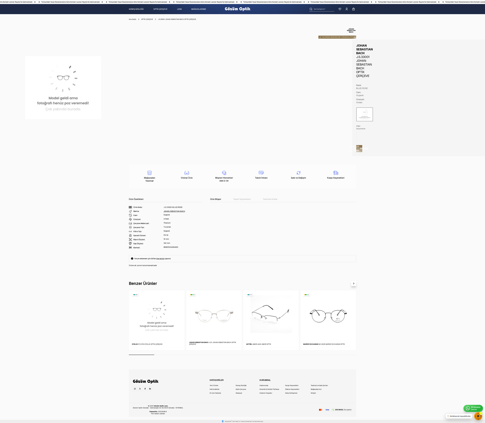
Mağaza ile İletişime (359, 148)
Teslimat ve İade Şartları (319, 385)
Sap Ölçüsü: (138, 244)
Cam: (358, 92)
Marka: (136, 211)
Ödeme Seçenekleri (292, 389)
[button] (311, 9)
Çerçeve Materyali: (141, 223)
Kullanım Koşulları (266, 393)
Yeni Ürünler (214, 385)
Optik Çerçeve (241, 389)
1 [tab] (141, 354)
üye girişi (160, 259)
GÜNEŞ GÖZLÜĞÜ (136, 9)
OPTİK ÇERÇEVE (160, 9)
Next (353, 283)
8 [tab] (319, 354)
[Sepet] (353, 9)
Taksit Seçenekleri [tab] (242, 199)
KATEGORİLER (217, 380)
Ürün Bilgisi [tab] (215, 199)
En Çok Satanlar (215, 393)
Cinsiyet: (360, 99)
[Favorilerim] (340, 9)
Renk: (359, 85)
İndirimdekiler (215, 389)
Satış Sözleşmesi (291, 393)
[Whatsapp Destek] (473, 408)
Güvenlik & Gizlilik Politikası (269, 389)
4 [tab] (217, 354)
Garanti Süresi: (139, 235)
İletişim (313, 393)
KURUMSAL (265, 380)
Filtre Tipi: (137, 231)
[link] (135, 389)
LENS (179, 9)
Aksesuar (239, 393)
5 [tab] (243, 354)
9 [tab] (344, 354)
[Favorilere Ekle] (180, 294)
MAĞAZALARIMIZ (198, 9)
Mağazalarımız (316, 389)
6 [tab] (268, 354)
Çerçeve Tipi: (138, 227)
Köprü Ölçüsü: (139, 240)
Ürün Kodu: (137, 207)
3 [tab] (192, 354)
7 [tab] (293, 354)
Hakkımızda (264, 385)
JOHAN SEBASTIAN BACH (174, 211)
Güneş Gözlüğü (241, 385)
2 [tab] (167, 354)
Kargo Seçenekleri (291, 385)
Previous (347, 283)
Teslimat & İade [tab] (270, 199)
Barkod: (136, 248)
